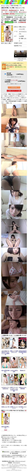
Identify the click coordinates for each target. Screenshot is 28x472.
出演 (16, 26)
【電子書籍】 (13, 20)
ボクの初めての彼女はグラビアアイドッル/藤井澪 (5, 352)
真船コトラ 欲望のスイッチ (14, 351)
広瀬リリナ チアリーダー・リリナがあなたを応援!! (14, 389)
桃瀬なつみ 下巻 (5, 407)
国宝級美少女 (9, 17)
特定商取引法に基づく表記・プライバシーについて (13, 461)
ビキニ (7, 5)
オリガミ (7, 20)
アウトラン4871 (18, 17)
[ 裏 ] (9, 43)
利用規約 (10, 462)
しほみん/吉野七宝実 (14, 371)
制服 (22, 38)
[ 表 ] (5, 43)
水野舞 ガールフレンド (14, 407)
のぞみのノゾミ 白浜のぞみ (6, 388)
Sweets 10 (22, 370)
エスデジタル (15, 19)
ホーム (3, 5)
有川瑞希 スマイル (23, 407)
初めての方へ (7, 451)
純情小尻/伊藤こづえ (5, 427)
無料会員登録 (15, 453)
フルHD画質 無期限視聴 (11, 80)
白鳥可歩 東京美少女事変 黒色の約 (23, 352)
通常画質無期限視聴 (10, 74)
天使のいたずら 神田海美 (22, 388)
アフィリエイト (16, 462)
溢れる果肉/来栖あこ (5, 371)
